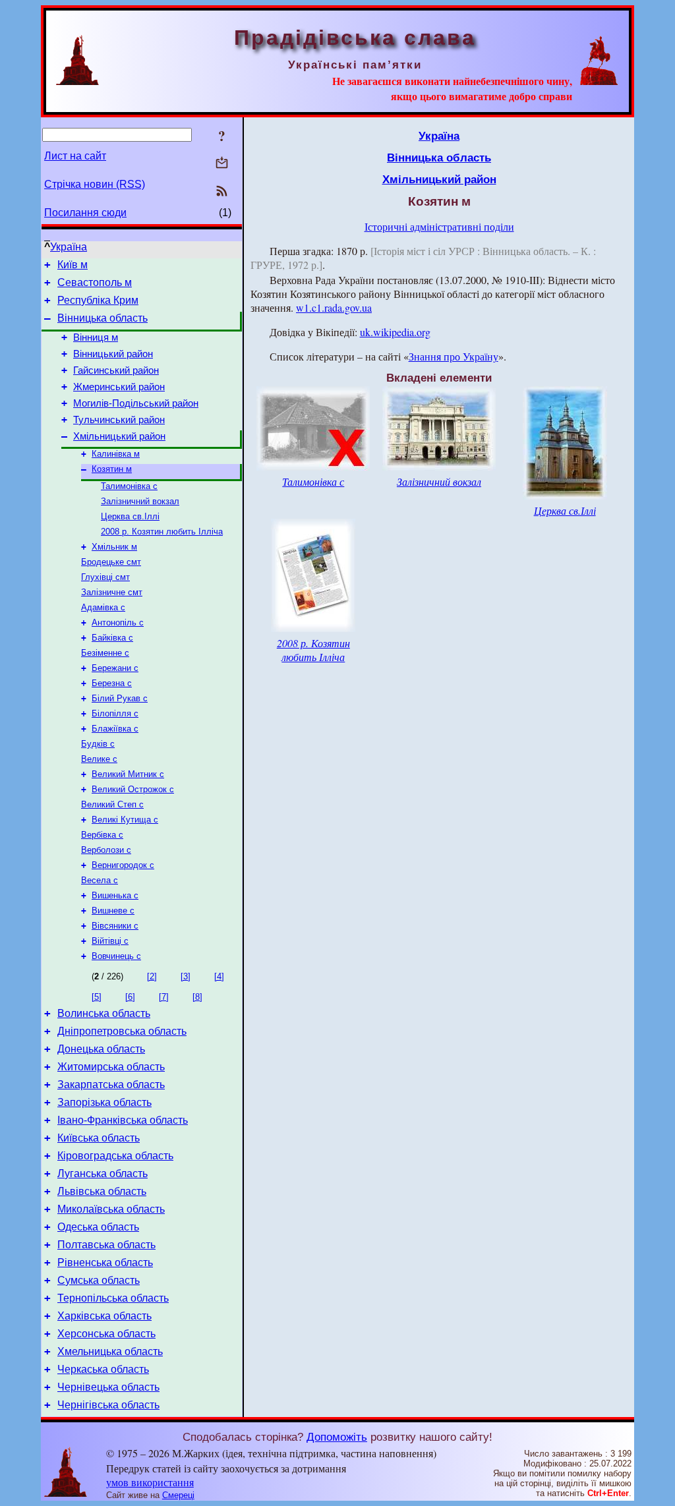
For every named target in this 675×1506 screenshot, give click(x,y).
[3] (186, 976)
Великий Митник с (128, 774)
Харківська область (104, 1315)
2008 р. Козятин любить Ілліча (162, 531)
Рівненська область (105, 1262)
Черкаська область (103, 1369)
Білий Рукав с (120, 698)
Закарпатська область (111, 1084)
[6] (130, 997)
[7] (164, 997)
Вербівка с (102, 835)
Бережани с (115, 668)
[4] (219, 976)
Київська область (98, 1138)
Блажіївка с (115, 729)
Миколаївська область (111, 1209)
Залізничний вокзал (140, 501)
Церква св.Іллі (130, 516)
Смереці (178, 1495)
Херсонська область (106, 1333)
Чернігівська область (108, 1404)
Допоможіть (337, 1436)
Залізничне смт (111, 592)
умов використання (150, 1482)
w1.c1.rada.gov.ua (334, 307)
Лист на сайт (75, 155)
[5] (97, 997)
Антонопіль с (118, 622)
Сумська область (98, 1280)
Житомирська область (111, 1066)
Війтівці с (110, 941)
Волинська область (103, 1013)
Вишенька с (115, 895)
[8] (197, 997)
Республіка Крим (97, 300)
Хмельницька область (110, 1351)
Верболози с (106, 850)
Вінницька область (102, 318)
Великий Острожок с (133, 789)
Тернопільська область (113, 1298)
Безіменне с (105, 653)
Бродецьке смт (111, 562)
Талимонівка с (129, 486)
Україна (68, 246)
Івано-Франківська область (122, 1120)
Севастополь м (94, 282)
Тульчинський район (119, 420)
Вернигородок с (123, 865)
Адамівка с (103, 607)
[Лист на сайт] (221, 163)
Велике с (99, 759)
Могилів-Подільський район (135, 403)
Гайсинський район (116, 370)
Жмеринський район (119, 387)
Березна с (112, 683)
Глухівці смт (105, 577)
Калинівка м (116, 454)
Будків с (98, 744)
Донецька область (101, 1049)
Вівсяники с (115, 926)
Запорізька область (104, 1102)
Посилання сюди (85, 212)
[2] (152, 976)
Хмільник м (114, 547)
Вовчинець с (116, 956)
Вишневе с (113, 910)
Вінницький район (113, 354)
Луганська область (102, 1173)
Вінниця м (95, 337)
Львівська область (101, 1191)
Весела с (99, 880)
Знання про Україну (453, 356)
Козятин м (112, 469)
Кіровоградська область (115, 1155)
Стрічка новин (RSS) (94, 184)
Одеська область (98, 1226)
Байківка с (112, 638)
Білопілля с (115, 713)
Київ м (72, 264)
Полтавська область (106, 1244)
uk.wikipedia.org (395, 332)
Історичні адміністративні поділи (439, 226)
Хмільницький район (119, 436)
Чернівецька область (108, 1387)
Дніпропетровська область (122, 1031)
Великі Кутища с (125, 820)
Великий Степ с (112, 804)
